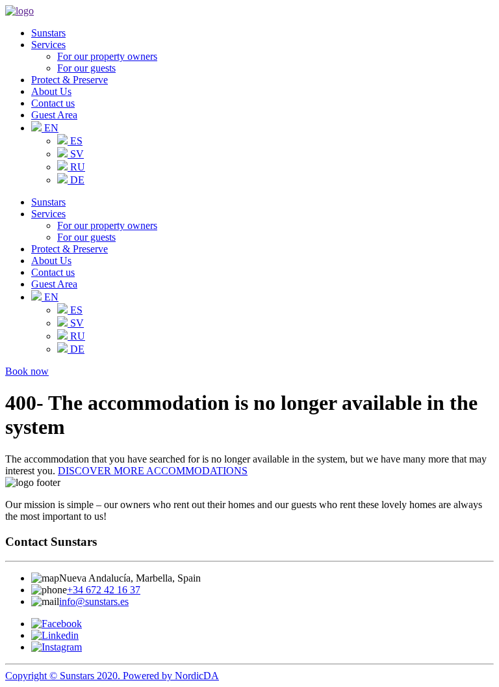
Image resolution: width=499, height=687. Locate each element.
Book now (27, 371)
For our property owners (107, 56)
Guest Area (54, 114)
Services (48, 44)
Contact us (53, 103)
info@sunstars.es (94, 601)
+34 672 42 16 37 (103, 589)
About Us (51, 91)
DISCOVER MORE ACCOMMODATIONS (153, 470)
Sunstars (48, 32)
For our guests (86, 68)
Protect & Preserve (69, 79)
